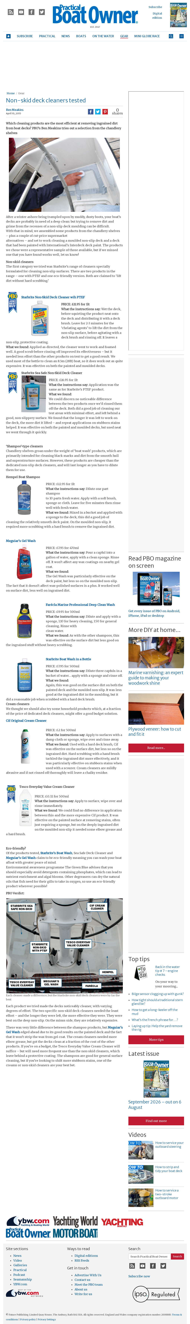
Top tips (139, 959)
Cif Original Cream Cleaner (26, 720)
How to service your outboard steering (169, 1144)
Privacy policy (28, 1319)
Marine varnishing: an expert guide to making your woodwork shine (155, 678)
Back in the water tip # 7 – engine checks (167, 970)
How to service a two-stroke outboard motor (166, 1194)
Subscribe (155, 7)
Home (11, 93)
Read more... (156, 748)
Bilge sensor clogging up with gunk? (158, 994)
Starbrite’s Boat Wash (56, 853)
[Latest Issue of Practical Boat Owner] (178, 15)
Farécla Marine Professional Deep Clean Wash (80, 605)
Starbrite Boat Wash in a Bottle (68, 659)
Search (177, 1256)
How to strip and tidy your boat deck (168, 1169)
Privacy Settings (47, 1319)
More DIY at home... (154, 629)
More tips (156, 1039)
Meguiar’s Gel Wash (21, 541)
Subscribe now (139, 1276)
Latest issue (143, 1053)
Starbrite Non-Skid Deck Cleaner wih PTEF (53, 297)
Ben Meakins (15, 110)
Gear (21, 93)
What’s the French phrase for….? (155, 1020)
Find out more (156, 1121)
